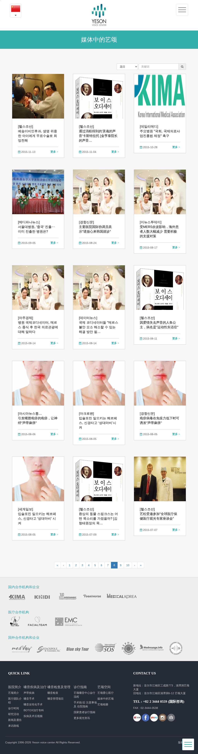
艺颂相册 (102, 704)
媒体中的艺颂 (105, 698)
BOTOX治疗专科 (34, 710)
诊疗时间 (13, 708)
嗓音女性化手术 (33, 704)
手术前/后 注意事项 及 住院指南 (85, 704)
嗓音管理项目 (55, 698)
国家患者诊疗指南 (84, 712)
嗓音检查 (52, 692)
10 (127, 565)
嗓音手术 (29, 698)
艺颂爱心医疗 (105, 692)
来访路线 (13, 725)
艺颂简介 (13, 692)
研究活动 (13, 714)
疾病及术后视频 (33, 716)
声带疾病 (29, 692)
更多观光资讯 (82, 718)
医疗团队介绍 (15, 700)
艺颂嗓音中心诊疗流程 (84, 694)
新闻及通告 (15, 719)
